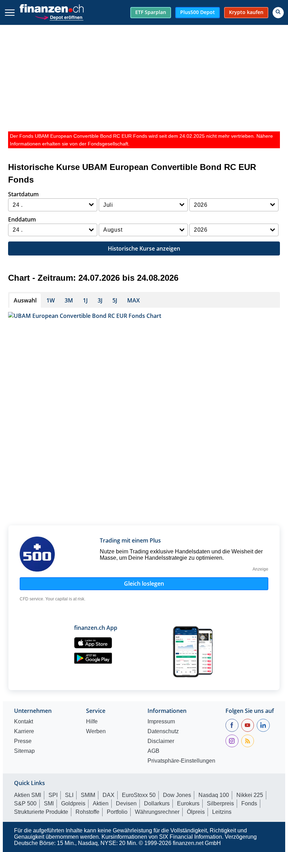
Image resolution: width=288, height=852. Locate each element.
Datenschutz (163, 731)
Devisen (126, 803)
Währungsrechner (157, 812)
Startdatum (23, 194)
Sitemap (24, 751)
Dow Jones (177, 795)
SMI (49, 803)
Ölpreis (196, 812)
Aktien (101, 803)
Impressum (161, 721)
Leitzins (221, 812)
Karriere (24, 731)
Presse (23, 741)
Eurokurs (188, 803)
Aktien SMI (27, 795)
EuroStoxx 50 (139, 795)
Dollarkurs (157, 803)
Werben (96, 731)
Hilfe (92, 721)
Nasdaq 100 (213, 795)
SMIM (88, 795)
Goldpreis (73, 803)
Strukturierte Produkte (41, 812)
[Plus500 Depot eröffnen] (59, 17)
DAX (108, 795)
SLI (69, 795)
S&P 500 (25, 803)
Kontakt (23, 721)
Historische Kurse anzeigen (144, 248)
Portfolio (117, 812)
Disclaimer (161, 741)
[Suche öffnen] (278, 12)
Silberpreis (220, 803)
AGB (153, 751)
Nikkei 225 (249, 795)
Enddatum (22, 219)
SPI (53, 795)
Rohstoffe (87, 812)
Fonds (249, 803)
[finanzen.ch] (52, 8)
